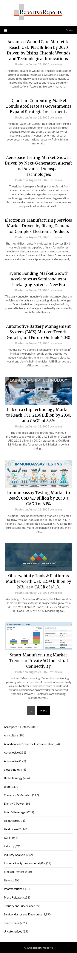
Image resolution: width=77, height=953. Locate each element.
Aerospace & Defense (17, 727)
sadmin (57, 64)
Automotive (11, 752)
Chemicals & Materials (18, 795)
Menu (69, 30)
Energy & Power (14, 803)
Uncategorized (13, 931)
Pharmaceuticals (14, 888)
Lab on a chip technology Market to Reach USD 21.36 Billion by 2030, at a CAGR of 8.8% (38, 415)
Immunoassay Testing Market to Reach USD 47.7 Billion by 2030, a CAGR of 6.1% (38, 498)
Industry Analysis (14, 854)
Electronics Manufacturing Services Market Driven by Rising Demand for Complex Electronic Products (38, 226)
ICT (6, 837)
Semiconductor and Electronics (23, 914)
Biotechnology (13, 778)
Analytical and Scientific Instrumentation (29, 744)
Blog (7, 786)
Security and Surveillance (19, 906)
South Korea (11, 923)
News (7, 880)
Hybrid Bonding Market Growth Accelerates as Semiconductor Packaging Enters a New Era (38, 279)
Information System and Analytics (25, 863)
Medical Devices (14, 871)
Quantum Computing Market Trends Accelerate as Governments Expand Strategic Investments (38, 106)
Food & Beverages (15, 812)
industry (9, 846)
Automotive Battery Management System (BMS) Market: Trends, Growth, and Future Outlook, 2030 (38, 332)
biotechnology (13, 769)
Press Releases (13, 897)
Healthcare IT (12, 829)
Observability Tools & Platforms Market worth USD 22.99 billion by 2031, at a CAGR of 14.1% (38, 581)
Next (43, 710)
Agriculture (11, 735)
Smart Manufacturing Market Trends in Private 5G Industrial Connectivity (38, 661)
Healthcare (11, 820)
